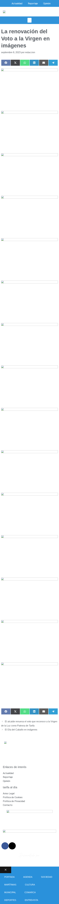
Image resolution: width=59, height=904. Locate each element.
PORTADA (9, 877)
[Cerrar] (5, 870)
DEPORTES (10, 900)
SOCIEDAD (46, 877)
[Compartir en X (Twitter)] (15, 63)
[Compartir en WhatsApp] (25, 63)
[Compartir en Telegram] (53, 63)
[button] (29, 20)
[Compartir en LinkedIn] (34, 63)
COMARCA (30, 892)
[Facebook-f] (5, 845)
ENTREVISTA (31, 900)
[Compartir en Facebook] (6, 63)
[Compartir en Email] (43, 63)
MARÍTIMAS (10, 884)
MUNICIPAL (10, 892)
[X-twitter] (12, 845)
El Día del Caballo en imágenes (21, 729)
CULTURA (30, 884)
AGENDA (27, 877)
